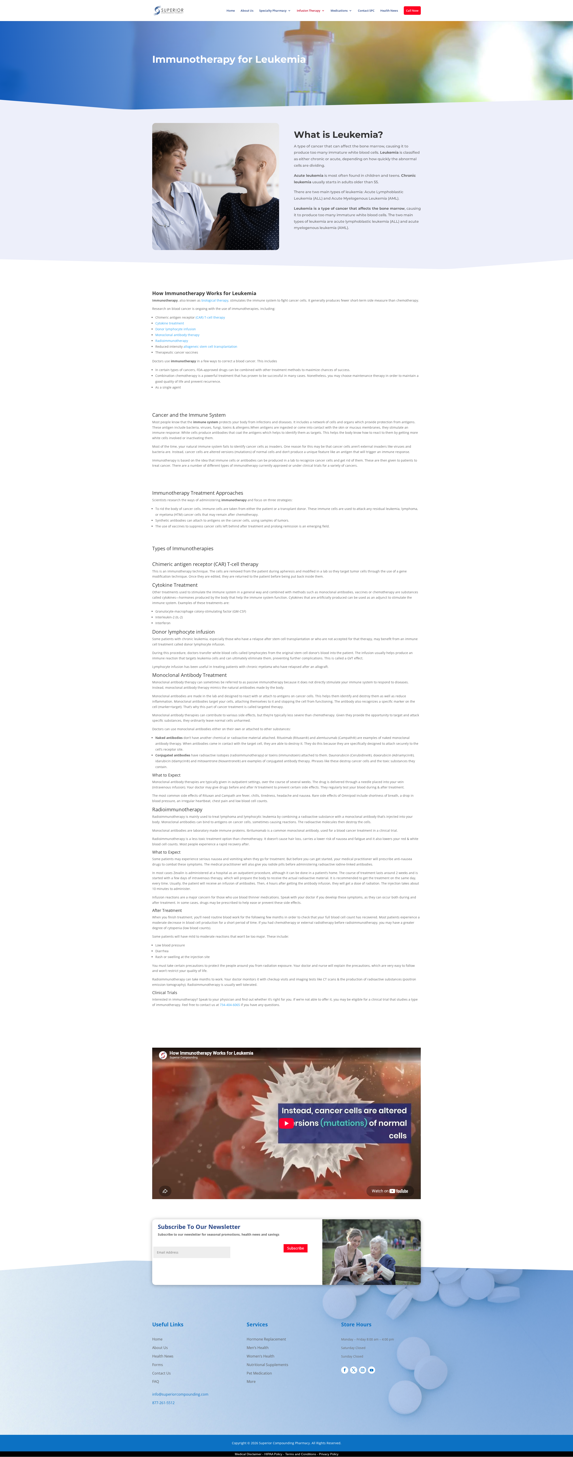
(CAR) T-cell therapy (210, 317)
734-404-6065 (230, 1005)
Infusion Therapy (308, 11)
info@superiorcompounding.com (180, 1394)
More (251, 1381)
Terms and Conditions (300, 1454)
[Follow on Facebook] (344, 1370)
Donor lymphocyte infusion (175, 329)
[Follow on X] (353, 1370)
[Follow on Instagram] (362, 1370)
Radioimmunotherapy (172, 341)
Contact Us (161, 1373)
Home (231, 11)
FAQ (155, 1381)
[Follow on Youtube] (371, 1370)
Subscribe (295, 1248)
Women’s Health (260, 1356)
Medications (339, 11)
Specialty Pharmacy (272, 11)
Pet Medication (259, 1373)
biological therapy (214, 300)
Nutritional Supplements (267, 1364)
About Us (247, 11)
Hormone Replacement (266, 1339)
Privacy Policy (328, 1454)
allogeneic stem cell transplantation (210, 346)
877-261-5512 (163, 1402)
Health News (389, 11)
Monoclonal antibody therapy (177, 335)
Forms (157, 1364)
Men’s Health (258, 1347)
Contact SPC (366, 11)
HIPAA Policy (273, 1454)
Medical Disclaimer (248, 1454)
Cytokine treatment (169, 323)
